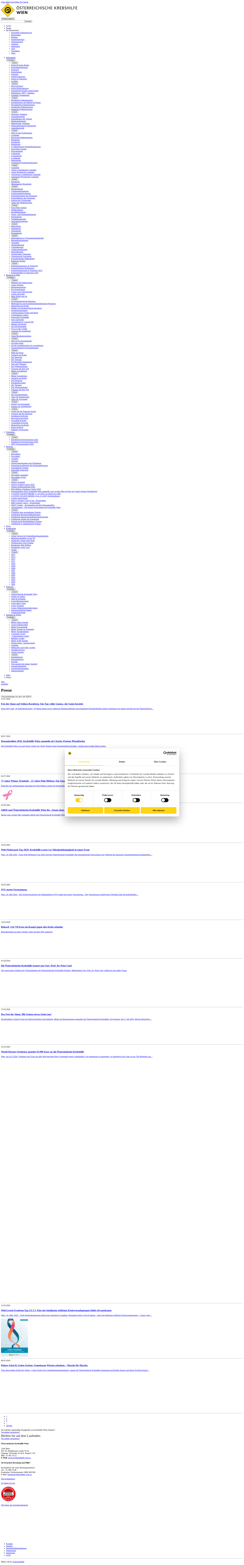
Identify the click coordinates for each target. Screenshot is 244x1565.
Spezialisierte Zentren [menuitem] (19, 468)
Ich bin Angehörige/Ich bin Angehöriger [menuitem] (27, 345)
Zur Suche (24, 2)
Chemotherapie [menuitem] (17, 247)
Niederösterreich (17, 39)
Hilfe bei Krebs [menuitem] (17, 353)
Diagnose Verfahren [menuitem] (19, 114)
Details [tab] (122, 762)
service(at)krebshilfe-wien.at (19, 1458)
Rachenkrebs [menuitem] (16, 217)
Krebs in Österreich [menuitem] (19, 79)
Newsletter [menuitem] (15, 456)
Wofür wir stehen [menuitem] (18, 596)
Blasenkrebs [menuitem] (16, 226)
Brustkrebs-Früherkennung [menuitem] (22, 100)
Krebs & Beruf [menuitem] (17, 427)
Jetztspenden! (4, 683)
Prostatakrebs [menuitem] (16, 233)
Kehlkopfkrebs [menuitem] (17, 210)
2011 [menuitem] (13, 561)
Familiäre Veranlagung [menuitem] (20, 95)
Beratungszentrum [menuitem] (18, 287)
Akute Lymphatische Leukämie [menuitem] (23, 170)
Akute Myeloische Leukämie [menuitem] (22, 172)
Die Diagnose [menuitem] (16, 357)
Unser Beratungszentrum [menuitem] (21, 336)
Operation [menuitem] (15, 243)
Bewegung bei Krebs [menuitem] (19, 418)
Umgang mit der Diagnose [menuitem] (21, 414)
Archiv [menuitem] (14, 550)
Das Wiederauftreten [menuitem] (19, 366)
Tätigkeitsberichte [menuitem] (18, 612)
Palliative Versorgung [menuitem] (19, 430)
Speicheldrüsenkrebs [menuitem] (19, 221)
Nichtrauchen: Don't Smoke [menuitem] (22, 543)
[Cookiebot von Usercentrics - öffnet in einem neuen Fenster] (165, 753)
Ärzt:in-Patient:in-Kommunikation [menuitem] (25, 348)
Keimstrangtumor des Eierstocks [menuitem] (24, 196)
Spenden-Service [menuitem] (18, 650)
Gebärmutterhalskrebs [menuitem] (20, 191)
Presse (8, 28)
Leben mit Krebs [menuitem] (18, 294)
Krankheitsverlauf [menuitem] (18, 383)
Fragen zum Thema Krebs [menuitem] (21, 292)
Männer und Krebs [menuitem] (18, 324)
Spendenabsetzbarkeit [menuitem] (20, 668)
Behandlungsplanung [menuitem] (19, 240)
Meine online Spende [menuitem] (19, 622)
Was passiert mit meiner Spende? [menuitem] (24, 664)
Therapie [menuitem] (14, 74)
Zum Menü (15, 2)
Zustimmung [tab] (84, 762)
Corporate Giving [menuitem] (18, 634)
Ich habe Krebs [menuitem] (17, 343)
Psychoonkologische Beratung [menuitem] (23, 301)
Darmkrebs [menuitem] (15, 142)
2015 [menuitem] (13, 555)
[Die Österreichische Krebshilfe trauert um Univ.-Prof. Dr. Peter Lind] (122, 990)
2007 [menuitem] (13, 571)
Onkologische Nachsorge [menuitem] (21, 256)
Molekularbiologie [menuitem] (18, 121)
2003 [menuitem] (13, 580)
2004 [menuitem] (13, 577)
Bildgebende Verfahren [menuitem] (20, 123)
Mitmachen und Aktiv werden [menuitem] (23, 648)
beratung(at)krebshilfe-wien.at (20, 1474)
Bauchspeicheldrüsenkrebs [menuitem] (22, 137)
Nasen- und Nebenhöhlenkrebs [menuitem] (23, 214)
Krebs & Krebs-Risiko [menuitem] (20, 65)
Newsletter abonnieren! (10, 1432)
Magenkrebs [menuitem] (16, 160)
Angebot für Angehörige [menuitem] (21, 331)
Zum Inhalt (5, 2)
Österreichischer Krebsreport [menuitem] (22, 268)
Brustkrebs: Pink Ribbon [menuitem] (21, 545)
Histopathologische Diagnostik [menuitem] (23, 126)
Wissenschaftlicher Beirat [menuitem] (21, 610)
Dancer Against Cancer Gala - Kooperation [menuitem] (28, 500)
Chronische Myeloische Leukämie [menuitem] (25, 177)
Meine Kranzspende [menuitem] (19, 627)
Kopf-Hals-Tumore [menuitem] (19, 149)
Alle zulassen (158, 810)
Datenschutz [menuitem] (11, 1551)
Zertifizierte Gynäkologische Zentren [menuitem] (26, 524)
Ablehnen (85, 810)
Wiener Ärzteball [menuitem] (18, 482)
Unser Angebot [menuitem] (17, 285)
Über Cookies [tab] (160, 762)
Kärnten (14, 37)
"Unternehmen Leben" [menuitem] (20, 636)
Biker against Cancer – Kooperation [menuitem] (25, 503)
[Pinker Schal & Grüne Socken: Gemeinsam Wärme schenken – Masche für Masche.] (122, 1393)
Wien (13, 53)
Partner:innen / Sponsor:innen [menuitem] (23, 643)
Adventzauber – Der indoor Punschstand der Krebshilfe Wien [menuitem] (35, 507)
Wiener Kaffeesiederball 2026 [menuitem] (23, 487)
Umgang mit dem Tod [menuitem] (20, 369)
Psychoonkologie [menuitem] (18, 289)
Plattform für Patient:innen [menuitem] (21, 283)
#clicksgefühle (18, 1562)
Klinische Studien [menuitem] (18, 261)
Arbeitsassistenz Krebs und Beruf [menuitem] (24, 313)
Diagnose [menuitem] (15, 70)
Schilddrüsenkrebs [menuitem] (18, 219)
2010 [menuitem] (13, 564)
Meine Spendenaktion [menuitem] (20, 632)
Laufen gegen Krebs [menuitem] (19, 498)
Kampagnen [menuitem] (11, 528)
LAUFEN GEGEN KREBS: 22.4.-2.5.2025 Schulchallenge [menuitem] (35, 496)
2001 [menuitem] (13, 584)
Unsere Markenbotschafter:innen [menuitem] (24, 608)
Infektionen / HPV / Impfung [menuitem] (22, 93)
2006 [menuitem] (13, 573)
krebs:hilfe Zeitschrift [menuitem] (19, 470)
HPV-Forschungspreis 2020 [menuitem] (22, 444)
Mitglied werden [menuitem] (17, 638)
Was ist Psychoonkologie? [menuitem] (21, 341)
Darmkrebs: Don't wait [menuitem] (20, 547)
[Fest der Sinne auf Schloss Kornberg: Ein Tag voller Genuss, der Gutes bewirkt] (122, 722)
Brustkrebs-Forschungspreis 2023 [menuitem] (24, 442)
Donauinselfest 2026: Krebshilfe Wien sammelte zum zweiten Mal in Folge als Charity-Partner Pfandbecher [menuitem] (54, 491)
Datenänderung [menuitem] (17, 659)
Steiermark (15, 46)
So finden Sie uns (8, 1483)
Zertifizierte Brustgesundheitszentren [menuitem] (26, 515)
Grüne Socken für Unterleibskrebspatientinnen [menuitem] (29, 536)
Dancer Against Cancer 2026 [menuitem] (22, 484)
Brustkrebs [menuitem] (15, 140)
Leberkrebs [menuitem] (15, 153)
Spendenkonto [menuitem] (17, 657)
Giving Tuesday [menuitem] (17, 652)
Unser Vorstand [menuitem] (17, 606)
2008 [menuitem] (13, 568)
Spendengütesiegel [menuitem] (18, 666)
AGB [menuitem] (8, 1555)
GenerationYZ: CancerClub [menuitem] (22, 322)
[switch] (107, 800)
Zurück (14, 63)
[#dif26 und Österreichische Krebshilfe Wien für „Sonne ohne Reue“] (122, 830)
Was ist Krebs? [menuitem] (17, 86)
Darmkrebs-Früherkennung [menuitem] (22, 107)
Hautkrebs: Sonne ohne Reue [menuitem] (23, 540)
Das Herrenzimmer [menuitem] (18, 326)
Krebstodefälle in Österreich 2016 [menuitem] (24, 273)
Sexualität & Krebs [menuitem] (18, 421)
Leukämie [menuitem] (15, 135)
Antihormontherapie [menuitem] (19, 249)
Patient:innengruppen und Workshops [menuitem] (26, 463)
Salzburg (14, 44)
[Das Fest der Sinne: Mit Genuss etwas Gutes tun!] (122, 1032)
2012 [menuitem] (13, 559)
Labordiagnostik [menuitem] (17, 128)
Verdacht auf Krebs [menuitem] (19, 355)
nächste (9, 1426)
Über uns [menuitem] (9, 587)
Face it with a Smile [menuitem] (19, 329)
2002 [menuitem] (13, 582)
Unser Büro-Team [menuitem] (18, 603)
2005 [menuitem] (13, 575)
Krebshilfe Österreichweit (21, 33)
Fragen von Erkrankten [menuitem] (20, 404)
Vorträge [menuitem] (14, 461)
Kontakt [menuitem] (14, 662)
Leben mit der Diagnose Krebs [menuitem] (23, 411)
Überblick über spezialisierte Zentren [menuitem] (26, 512)
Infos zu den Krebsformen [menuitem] (21, 133)
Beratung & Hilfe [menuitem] (13, 275)
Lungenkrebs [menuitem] (16, 156)
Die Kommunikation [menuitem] (19, 395)
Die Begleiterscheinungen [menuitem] (21, 362)
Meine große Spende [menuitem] (19, 641)
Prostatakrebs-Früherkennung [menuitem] (23, 105)
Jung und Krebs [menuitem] (17, 320)
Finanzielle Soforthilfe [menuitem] (20, 317)
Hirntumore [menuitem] (15, 144)
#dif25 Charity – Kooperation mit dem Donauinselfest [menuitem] (32, 505)
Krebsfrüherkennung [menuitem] (19, 67)
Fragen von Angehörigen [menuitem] (21, 406)
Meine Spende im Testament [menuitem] (22, 629)
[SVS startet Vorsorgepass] (122, 908)
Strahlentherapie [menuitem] (17, 245)
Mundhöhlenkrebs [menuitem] (18, 212)
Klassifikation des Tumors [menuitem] (21, 119)
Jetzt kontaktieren (8, 1479)
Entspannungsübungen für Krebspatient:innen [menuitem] (29, 465)
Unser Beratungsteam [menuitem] (19, 601)
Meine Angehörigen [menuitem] (19, 371)
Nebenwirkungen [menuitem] (18, 77)
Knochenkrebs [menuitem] (17, 151)
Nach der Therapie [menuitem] (18, 364)
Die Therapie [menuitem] (16, 360)
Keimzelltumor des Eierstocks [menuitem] (23, 198)
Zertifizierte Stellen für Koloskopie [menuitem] (25, 519)
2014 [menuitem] (13, 557)
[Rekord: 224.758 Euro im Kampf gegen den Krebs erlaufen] (122, 946)
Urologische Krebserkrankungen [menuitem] (24, 163)
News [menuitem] (8, 526)
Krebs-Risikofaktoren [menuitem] (19, 88)
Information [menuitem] (11, 58)
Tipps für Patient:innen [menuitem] (20, 397)
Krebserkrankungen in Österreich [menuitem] (24, 266)
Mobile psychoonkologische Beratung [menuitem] (26, 308)
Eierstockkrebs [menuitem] (17, 189)
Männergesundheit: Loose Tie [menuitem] (23, 538)
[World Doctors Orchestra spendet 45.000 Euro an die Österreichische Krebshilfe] (122, 1301)
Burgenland (16, 35)
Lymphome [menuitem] (15, 158)
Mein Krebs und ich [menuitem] (19, 296)
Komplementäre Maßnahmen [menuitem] (23, 259)
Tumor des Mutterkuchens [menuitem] (21, 203)
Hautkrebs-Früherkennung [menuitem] (21, 109)
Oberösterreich (17, 42)
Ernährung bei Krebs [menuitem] (19, 416)
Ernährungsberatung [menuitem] (19, 310)
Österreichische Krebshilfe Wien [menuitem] (24, 594)
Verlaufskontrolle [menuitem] (18, 117)
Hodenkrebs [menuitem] (16, 229)
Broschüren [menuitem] (15, 454)
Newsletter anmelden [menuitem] (19, 475)
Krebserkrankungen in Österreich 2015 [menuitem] (26, 270)
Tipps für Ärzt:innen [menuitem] (19, 399)
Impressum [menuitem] (10, 1553)
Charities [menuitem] (14, 459)
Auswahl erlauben (122, 810)
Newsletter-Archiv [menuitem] (18, 477)
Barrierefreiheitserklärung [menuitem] (16, 1548)
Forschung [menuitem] (10, 432)
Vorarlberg (15, 51)
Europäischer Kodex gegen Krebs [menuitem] (24, 91)
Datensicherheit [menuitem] (17, 671)
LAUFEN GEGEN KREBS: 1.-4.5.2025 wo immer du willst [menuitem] (36, 494)
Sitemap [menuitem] (9, 1546)
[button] (8, 18)
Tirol (13, 49)
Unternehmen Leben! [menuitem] (19, 315)
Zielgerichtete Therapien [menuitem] (21, 254)
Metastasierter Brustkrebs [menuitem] (21, 184)
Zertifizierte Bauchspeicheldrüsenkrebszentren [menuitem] (29, 517)
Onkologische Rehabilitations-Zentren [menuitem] (26, 521)
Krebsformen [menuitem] (16, 72)
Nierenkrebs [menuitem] (16, 231)
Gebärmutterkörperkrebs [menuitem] (21, 193)
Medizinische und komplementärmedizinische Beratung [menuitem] (33, 304)
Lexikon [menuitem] (14, 81)
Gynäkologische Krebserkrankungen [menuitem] (26, 147)
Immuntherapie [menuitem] (17, 252)
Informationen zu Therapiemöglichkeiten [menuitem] (27, 238)
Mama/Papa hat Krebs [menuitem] (20, 306)
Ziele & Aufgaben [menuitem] (18, 599)
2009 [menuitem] (13, 566)
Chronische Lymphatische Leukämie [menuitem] (26, 174)
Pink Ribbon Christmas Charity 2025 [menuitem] (26, 489)
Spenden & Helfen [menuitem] (13, 615)
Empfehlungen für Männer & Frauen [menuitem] (26, 102)
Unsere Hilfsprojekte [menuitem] (19, 625)
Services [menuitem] (9, 446)
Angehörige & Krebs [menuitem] (19, 423)
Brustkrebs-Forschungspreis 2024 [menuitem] (24, 440)
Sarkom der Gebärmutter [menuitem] (21, 200)
